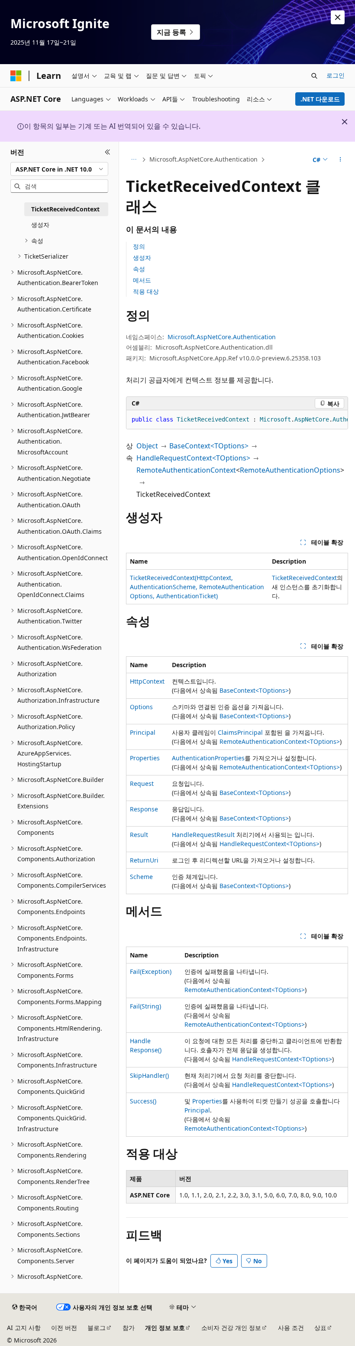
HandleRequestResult (203, 834)
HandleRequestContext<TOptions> (193, 458)
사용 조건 (291, 1327)
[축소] (107, 152)
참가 (129, 1327)
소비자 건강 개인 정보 (231, 1327)
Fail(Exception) (150, 971)
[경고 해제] (338, 17)
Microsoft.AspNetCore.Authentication (203, 159)
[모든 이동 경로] (133, 160)
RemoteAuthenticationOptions (290, 470)
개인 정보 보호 (165, 1327)
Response (144, 809)
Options (141, 707)
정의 (139, 246)
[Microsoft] (16, 75)
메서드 (142, 280)
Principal (142, 732)
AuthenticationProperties (208, 758)
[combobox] (59, 169)
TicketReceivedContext (304, 578)
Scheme (141, 876)
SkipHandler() (149, 1075)
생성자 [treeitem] (40, 225)
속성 (139, 269)
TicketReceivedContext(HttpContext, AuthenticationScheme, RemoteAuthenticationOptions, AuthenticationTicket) (197, 587)
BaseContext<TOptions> (208, 446)
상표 (320, 1327)
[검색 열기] (314, 76)
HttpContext (147, 681)
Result (139, 834)
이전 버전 (64, 1327)
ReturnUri (144, 860)
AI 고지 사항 (24, 1327)
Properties (145, 758)
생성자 (142, 257)
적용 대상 (146, 291)
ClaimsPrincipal (240, 732)
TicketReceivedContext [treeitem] (65, 209)
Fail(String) (145, 1006)
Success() (143, 1101)
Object (147, 446)
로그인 (335, 75)
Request (142, 783)
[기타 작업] (340, 160)
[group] (237, 419)
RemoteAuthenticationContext (186, 470)
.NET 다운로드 (320, 99)
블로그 (96, 1327)
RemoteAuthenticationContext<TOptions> (279, 741)
